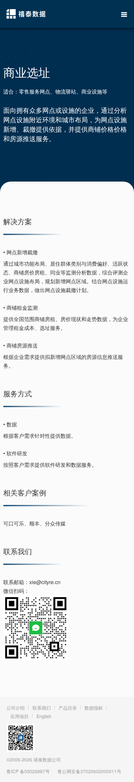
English (43, 716)
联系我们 (42, 707)
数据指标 (94, 707)
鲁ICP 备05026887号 (28, 771)
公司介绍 (16, 707)
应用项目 (19, 716)
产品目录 (68, 707)
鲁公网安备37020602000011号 (89, 771)
